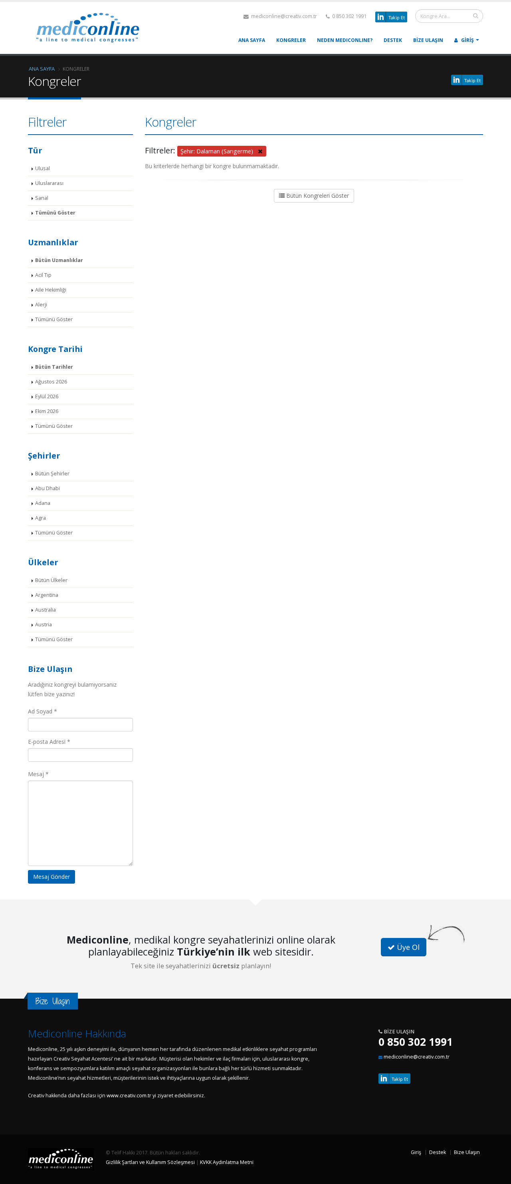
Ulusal (42, 168)
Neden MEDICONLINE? (344, 40)
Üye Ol (407, 947)
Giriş (467, 40)
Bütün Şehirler (52, 473)
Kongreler (291, 40)
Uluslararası (49, 183)
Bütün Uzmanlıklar (59, 260)
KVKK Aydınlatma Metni (227, 1162)
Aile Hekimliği (50, 289)
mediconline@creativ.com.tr (283, 16)
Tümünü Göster (55, 212)
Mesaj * (38, 774)
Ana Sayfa (251, 40)
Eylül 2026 (46, 396)
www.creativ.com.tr (129, 1095)
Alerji (41, 304)
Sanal (41, 198)
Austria (43, 624)
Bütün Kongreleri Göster (317, 195)
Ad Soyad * (42, 711)
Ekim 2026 (46, 411)
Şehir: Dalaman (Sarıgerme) (219, 151)
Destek (393, 40)
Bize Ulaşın (428, 40)
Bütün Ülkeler (51, 580)
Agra (40, 518)
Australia (45, 609)
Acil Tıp (43, 275)
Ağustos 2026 (51, 381)
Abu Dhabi (47, 488)
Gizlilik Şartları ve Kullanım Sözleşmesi (150, 1162)
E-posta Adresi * (49, 741)
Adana (42, 503)
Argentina (46, 595)
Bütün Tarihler (54, 367)
